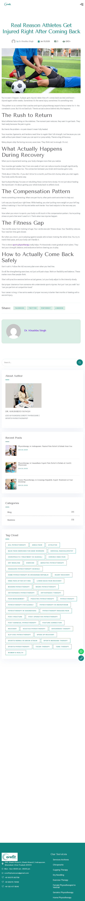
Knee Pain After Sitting (19, 581)
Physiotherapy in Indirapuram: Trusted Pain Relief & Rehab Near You (45, 446)
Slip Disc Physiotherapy (19, 634)
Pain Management (16, 599)
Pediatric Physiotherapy (42, 599)
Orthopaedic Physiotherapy (21, 593)
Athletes (52, 545)
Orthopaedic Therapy (51, 593)
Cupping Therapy (60, 870)
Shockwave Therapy (61, 628)
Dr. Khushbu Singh (26, 41)
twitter (33, 308)
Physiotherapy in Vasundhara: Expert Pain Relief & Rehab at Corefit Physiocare (44, 464)
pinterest (46, 308)
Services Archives (61, 859)
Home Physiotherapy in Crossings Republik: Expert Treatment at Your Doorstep (45, 481)
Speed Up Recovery (45, 634)
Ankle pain (37, 545)
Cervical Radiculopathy (61, 551)
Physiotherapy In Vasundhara (22, 611)
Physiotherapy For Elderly (21, 605)
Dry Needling (14, 563)
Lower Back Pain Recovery (49, 581)
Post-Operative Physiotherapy (43, 616)
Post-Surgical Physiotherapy (22, 622)
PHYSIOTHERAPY (67, 599)
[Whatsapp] (81, 651)
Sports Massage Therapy (56, 640)
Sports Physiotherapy (18, 646)
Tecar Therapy (43, 646)
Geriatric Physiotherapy (52, 563)
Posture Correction (52, 622)
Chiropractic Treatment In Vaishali (25, 557)
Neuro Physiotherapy (46, 587)
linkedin (59, 308)
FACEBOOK (19, 308)
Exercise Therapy (60, 880)
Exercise (30, 563)
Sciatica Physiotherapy (34, 628)
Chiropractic (58, 865)
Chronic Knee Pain (57, 557)
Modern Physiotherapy (19, 587)
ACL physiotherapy (17, 545)
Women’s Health (15, 652)
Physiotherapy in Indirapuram (54, 605)
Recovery (12, 628)
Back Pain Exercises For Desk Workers (26, 551)
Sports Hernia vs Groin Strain (22, 640)
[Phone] (81, 658)
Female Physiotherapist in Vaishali (64, 886)
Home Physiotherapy (62, 897)
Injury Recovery (62, 575)
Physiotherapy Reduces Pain (56, 611)
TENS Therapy (62, 646)
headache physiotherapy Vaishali (24, 569)
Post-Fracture (15, 616)
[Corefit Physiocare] (8, 4)
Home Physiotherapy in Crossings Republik (28, 575)
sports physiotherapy (21, 245)
